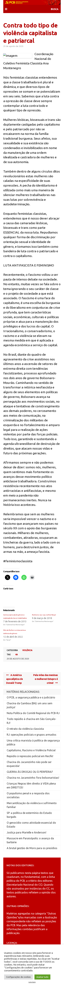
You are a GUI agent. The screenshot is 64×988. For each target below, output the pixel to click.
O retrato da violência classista (25, 728)
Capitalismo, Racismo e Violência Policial (31, 750)
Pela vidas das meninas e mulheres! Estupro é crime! (45, 679)
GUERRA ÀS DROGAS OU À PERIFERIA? (30, 771)
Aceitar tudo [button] (42, 977)
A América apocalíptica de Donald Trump (14, 679)
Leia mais (32, 982)
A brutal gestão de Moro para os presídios (32, 848)
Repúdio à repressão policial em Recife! (30, 756)
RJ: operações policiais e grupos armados (31, 734)
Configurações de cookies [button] (18, 977)
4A (16, 654)
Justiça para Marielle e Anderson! (26, 832)
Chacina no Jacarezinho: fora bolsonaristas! (33, 777)
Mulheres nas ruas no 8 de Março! (44, 615)
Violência (27, 650)
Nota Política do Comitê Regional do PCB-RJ (33, 713)
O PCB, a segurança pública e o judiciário (31, 697)
